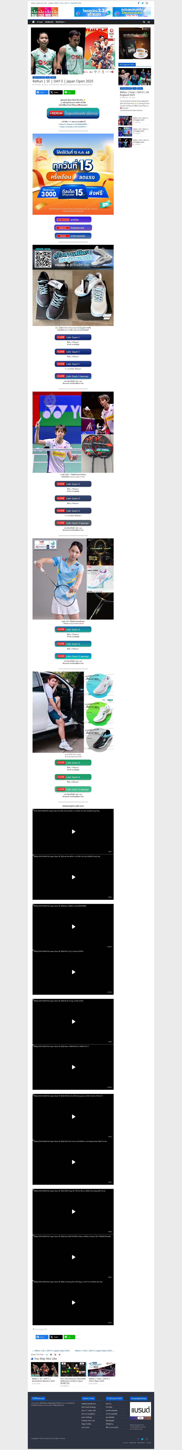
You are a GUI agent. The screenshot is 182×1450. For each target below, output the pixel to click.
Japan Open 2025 (39, 77)
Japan (71, 85)
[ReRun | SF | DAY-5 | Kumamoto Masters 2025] (44, 1363)
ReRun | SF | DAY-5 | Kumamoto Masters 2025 (43, 1379)
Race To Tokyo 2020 (89, 1410)
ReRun (53, 77)
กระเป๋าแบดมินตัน (111, 1414)
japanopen (77, 85)
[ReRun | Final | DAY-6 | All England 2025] (134, 69)
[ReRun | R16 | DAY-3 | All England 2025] (125, 139)
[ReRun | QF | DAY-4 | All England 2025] (125, 128)
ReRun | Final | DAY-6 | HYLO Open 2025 (99, 1379)
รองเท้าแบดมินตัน (111, 1410)
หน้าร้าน (108, 1404)
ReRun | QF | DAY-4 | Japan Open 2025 (51, 1350)
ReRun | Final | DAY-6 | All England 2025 (134, 93)
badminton (65, 85)
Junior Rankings (87, 1417)
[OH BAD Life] (33, 22)
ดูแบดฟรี (83, 85)
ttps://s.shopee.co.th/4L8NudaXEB (73, 124)
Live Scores (85, 1427)
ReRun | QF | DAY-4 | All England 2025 (141, 130)
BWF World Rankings (89, 1407)
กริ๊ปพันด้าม (109, 1424)
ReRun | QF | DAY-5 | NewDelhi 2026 (67, 3)
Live (47, 77)
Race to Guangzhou (88, 1414)
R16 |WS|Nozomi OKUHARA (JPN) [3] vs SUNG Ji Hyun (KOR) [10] (73, 1380)
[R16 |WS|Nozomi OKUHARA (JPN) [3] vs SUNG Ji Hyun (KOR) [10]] (73, 1363)
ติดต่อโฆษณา (60, 22)
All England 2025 (126, 88)
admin (46, 85)
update (149, 1443)
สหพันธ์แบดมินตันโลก (89, 1404)
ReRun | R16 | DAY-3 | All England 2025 (141, 141)
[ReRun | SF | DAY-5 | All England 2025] (125, 117)
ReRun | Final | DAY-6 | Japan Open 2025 (94, 1350)
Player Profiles (86, 1424)
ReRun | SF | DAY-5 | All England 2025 (140, 119)
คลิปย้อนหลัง (49, 22)
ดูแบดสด (89, 85)
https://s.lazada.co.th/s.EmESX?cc (73, 127)
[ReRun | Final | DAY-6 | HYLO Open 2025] (101, 1363)
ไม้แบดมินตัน (110, 1421)
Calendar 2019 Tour (88, 1421)
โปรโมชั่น (109, 1407)
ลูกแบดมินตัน (110, 1417)
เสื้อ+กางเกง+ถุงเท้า (112, 1427)
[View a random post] (148, 22)
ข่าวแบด (40, 22)
